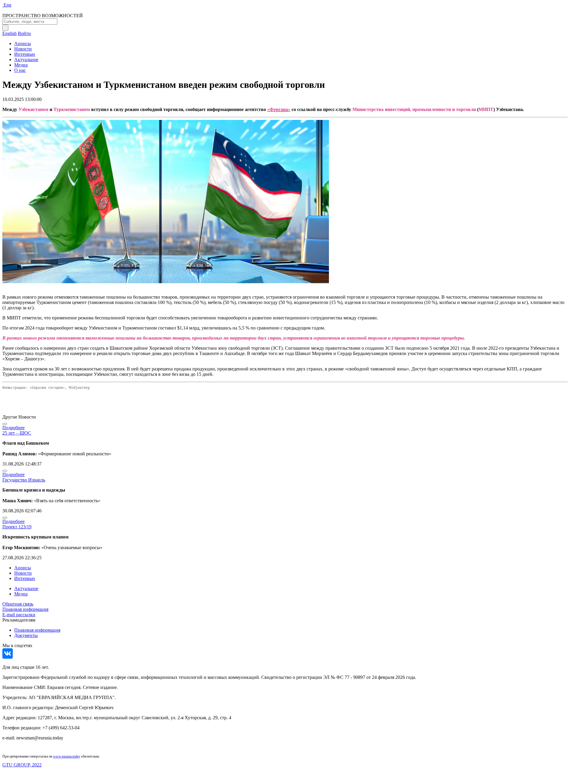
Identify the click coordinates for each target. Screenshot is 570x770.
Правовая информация (25, 609)
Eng (7, 4)
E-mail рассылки (18, 614)
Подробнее (13, 427)
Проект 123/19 (16, 526)
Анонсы (22, 43)
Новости (23, 48)
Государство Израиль (23, 479)
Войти (24, 33)
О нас (20, 70)
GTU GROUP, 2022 (22, 764)
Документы (26, 635)
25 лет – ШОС (16, 432)
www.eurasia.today (66, 756)
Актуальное (26, 59)
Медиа (21, 64)
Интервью (24, 54)
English (9, 33)
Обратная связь (17, 603)
